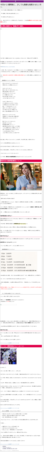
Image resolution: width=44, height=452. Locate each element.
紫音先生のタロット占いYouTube (8, 66)
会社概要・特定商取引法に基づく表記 (10, 448)
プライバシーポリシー (7, 447)
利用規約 (4, 446)
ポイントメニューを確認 (9, 342)
